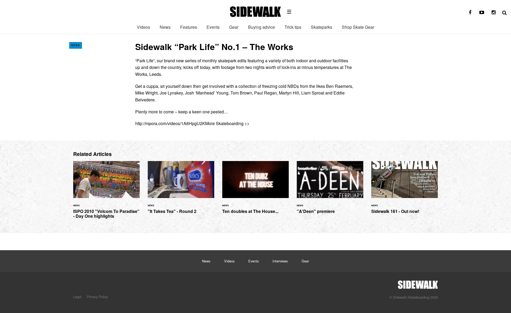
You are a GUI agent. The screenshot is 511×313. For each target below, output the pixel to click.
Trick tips (293, 27)
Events (213, 27)
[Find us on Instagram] (493, 12)
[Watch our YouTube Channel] (481, 12)
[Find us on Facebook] (470, 12)
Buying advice (261, 27)
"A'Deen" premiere (330, 190)
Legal (77, 296)
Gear (233, 27)
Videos (143, 27)
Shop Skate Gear (358, 27)
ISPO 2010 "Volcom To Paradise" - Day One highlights (106, 193)
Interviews (280, 260)
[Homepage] (418, 283)
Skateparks (321, 27)
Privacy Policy (97, 296)
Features (188, 27)
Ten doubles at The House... (255, 190)
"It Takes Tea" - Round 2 (181, 190)
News (165, 27)
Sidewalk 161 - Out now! (404, 190)
